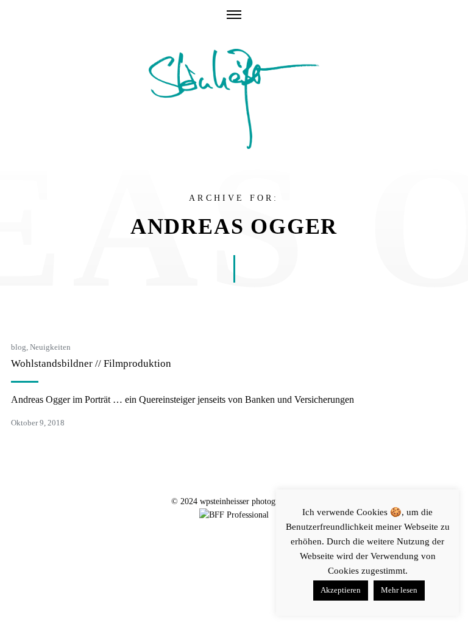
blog (18, 347)
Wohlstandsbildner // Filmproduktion (91, 363)
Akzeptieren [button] (341, 589)
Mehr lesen (399, 589)
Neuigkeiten (50, 347)
